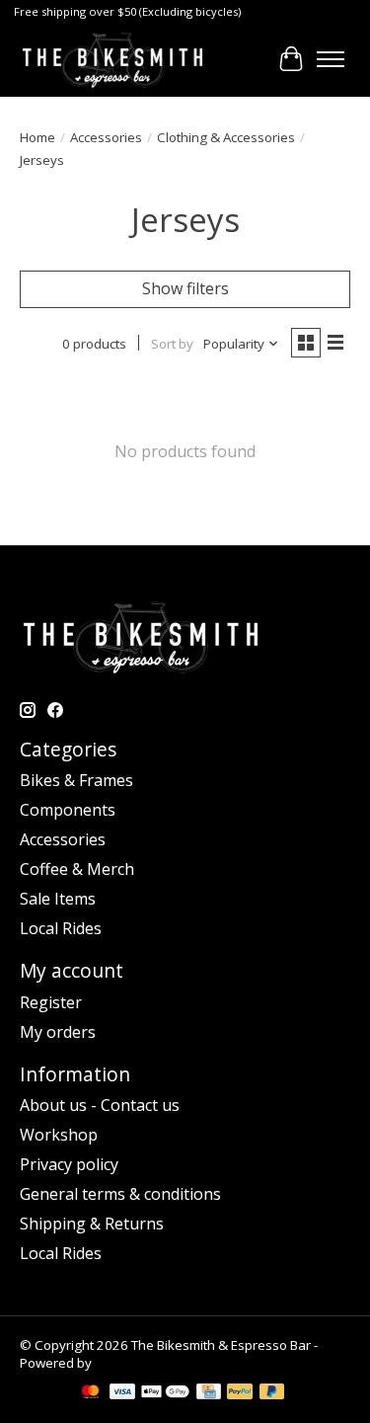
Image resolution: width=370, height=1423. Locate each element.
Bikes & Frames (76, 780)
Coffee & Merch (77, 869)
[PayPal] (240, 1393)
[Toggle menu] (330, 59)
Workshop (59, 1135)
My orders (58, 1032)
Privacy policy (69, 1164)
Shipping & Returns (92, 1223)
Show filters (185, 288)
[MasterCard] (91, 1393)
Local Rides (61, 928)
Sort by (172, 344)
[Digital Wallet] (165, 1393)
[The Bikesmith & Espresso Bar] (112, 59)
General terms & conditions (120, 1194)
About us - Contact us (100, 1105)
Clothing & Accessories (226, 137)
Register (51, 1002)
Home (37, 137)
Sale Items (58, 898)
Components (67, 810)
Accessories (106, 137)
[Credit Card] (208, 1393)
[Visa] (122, 1393)
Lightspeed (129, 1363)
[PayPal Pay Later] (272, 1393)
